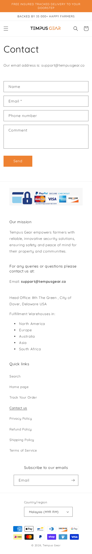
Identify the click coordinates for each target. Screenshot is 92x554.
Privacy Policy (20, 418)
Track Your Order (23, 397)
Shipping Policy (21, 440)
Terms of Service (23, 450)
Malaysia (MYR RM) (44, 512)
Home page (19, 387)
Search (15, 376)
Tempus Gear (52, 545)
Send (17, 161)
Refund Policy (20, 429)
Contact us (18, 408)
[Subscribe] (73, 480)
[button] (6, 28)
